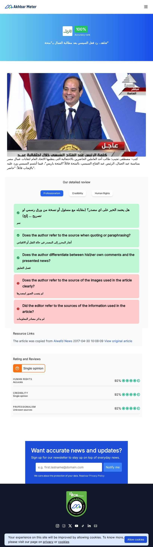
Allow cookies (135, 539)
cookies (63, 542)
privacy (48, 542)
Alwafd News (63, 341)
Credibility (77, 193)
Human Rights (102, 193)
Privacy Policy (96, 475)
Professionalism (51, 193)
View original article (118, 341)
